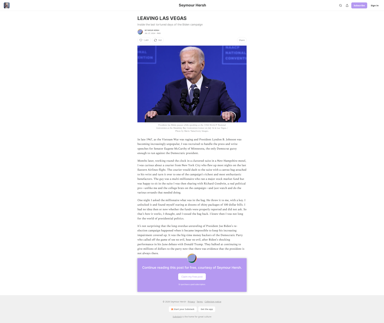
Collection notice (213, 301)
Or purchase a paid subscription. (192, 284)
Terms (200, 301)
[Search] (341, 5)
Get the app (207, 309)
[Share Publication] (347, 5)
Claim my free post (192, 276)
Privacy (191, 301)
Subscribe (359, 5)
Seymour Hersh (152, 30)
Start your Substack (184, 309)
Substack (177, 316)
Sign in (375, 5)
